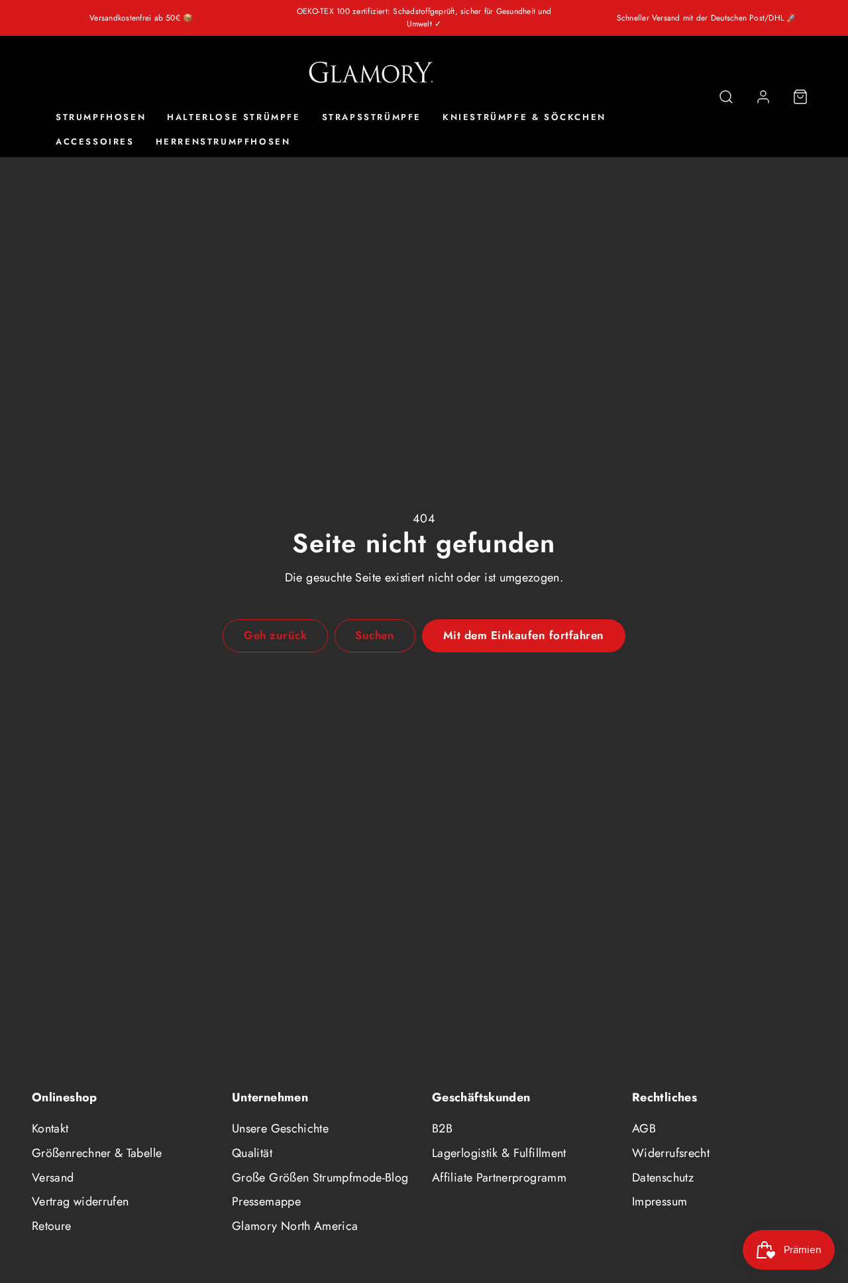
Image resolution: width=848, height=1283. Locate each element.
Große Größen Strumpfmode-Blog (320, 1177)
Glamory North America (295, 1226)
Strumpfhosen (101, 117)
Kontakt (50, 1128)
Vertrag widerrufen (80, 1201)
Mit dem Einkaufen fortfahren (523, 635)
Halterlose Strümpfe (233, 117)
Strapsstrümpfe (371, 117)
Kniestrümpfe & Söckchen (524, 117)
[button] (726, 97)
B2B (442, 1128)
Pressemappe (266, 1201)
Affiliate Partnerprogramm (499, 1177)
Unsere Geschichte (280, 1128)
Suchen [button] (374, 635)
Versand (53, 1177)
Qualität (252, 1153)
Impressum (659, 1201)
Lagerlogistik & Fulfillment (499, 1153)
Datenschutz (663, 1177)
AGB (644, 1128)
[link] (763, 97)
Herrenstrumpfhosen (223, 142)
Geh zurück (275, 635)
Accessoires (95, 142)
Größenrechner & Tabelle (97, 1153)
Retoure (52, 1226)
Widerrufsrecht (671, 1153)
